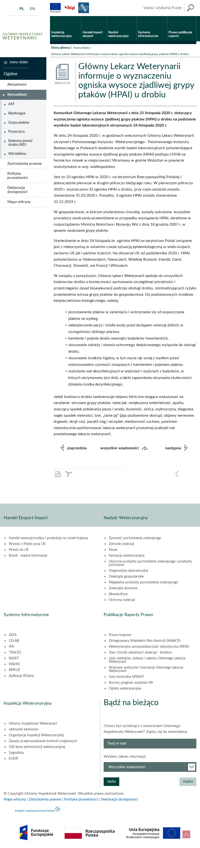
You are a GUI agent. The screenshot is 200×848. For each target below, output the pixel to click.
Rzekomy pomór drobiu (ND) (20, 142)
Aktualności (17, 84)
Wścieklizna (17, 154)
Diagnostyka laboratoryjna (128, 570)
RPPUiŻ (14, 670)
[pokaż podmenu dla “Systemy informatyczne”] (163, 16)
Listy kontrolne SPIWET (126, 677)
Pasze (113, 550)
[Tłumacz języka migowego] (83, 7)
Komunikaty (81, 47)
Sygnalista (16, 753)
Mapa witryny (18, 202)
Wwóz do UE (19, 550)
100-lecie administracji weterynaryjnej (37, 747)
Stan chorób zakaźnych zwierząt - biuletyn (140, 652)
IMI (11, 646)
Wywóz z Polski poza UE (27, 544)
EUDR (13, 758)
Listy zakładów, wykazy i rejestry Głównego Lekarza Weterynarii (147, 660)
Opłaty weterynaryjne (125, 688)
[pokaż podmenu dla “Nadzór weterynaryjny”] (133, 16)
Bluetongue (16, 113)
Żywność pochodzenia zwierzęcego (135, 538)
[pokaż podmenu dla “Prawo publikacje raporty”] (192, 16)
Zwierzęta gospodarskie (126, 576)
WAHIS (14, 664)
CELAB (14, 641)
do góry (186, 834)
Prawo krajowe (120, 635)
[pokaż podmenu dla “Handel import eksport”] (103, 16)
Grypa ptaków (18, 122)
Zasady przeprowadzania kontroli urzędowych (43, 741)
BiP (69, 7)
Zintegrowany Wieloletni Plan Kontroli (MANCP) (144, 641)
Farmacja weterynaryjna (126, 555)
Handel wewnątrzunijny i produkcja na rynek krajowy (48, 538)
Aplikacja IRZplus (21, 676)
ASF (11, 104)
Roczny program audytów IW (131, 682)
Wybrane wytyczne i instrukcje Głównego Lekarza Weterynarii (146, 669)
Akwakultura (118, 594)
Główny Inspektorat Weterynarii (33, 723)
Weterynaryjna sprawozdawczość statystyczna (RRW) (149, 646)
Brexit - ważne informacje (28, 555)
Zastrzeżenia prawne (24, 164)
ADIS (13, 635)
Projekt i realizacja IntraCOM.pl (35, 810)
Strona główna (60, 47)
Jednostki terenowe (23, 729)
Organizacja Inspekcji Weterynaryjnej (36, 735)
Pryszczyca (16, 131)
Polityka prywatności (17, 176)
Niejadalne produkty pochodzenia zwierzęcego (143, 582)
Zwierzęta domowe (123, 588)
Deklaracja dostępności (17, 190)
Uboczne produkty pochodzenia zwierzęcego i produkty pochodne (150, 563)
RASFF (14, 658)
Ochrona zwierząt (122, 600)
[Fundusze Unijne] (55, 7)
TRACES (15, 652)
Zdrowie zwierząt (121, 544)
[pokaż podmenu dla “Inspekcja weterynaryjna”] (77, 16)
